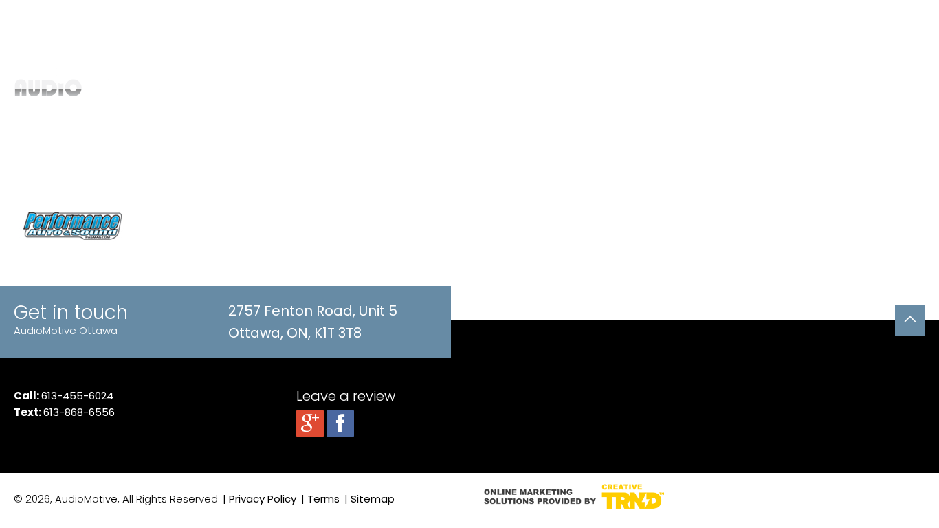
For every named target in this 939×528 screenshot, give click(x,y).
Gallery (591, 86)
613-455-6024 (77, 395)
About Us (739, 86)
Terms (323, 499)
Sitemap (373, 499)
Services (542, 86)
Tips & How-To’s (662, 86)
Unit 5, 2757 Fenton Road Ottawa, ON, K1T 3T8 (372, 21)
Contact (795, 86)
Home (490, 86)
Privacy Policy (262, 499)
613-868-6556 (79, 412)
